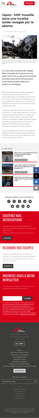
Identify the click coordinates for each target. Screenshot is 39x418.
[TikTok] (12, 206)
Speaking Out (19, 396)
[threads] (17, 206)
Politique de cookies (19, 361)
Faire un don (7, 238)
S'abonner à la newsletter (19, 355)
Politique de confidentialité (19, 364)
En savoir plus (8, 266)
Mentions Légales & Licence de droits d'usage (19, 366)
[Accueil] (11, 3)
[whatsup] (23, 206)
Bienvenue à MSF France (19, 352)
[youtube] (24, 201)
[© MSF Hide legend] (7, 156)
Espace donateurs (19, 371)
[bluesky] (28, 206)
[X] (14, 201)
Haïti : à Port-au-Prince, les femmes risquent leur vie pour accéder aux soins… (25, 179)
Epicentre (19, 394)
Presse (19, 350)
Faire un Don (29, 3)
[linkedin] (30, 201)
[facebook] (9, 201)
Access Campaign (19, 389)
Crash (20, 387)
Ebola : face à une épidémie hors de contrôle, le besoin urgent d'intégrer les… (25, 154)
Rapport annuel (19, 359)
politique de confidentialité (27, 314)
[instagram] (19, 201)
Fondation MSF (19, 398)
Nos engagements (19, 357)
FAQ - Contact (19, 344)
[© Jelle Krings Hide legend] (7, 181)
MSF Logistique (19, 391)
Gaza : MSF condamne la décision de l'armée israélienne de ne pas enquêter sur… (25, 166)
